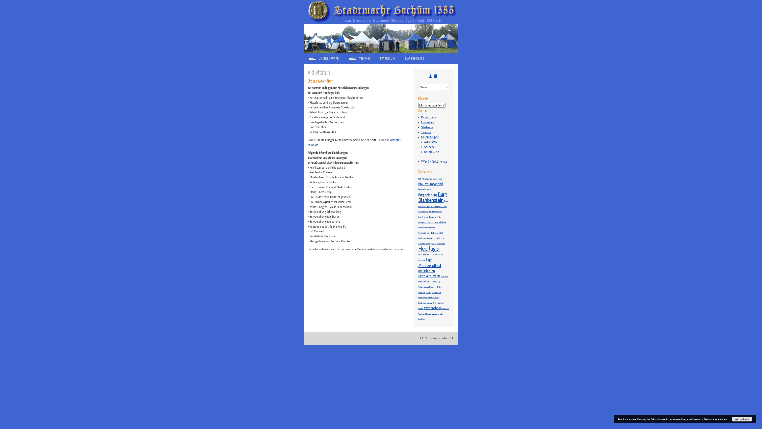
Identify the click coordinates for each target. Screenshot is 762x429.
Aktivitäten (430, 142)
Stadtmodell (436, 292)
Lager (429, 260)
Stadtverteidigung (425, 303)
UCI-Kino (437, 303)
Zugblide (421, 319)
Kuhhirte (421, 260)
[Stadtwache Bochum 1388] (381, 2)
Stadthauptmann (424, 292)
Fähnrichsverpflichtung (437, 222)
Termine (426, 132)
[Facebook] (435, 75)
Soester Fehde (436, 287)
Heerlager (429, 248)
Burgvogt (431, 206)
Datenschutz (414, 58)
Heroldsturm (423, 254)
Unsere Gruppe (430, 137)
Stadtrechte (423, 297)
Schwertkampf (424, 287)
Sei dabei (429, 147)
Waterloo (445, 308)
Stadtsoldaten (433, 297)
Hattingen (441, 243)
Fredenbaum (437, 211)
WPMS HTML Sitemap (434, 161)
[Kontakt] (430, 75)
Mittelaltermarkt (429, 276)
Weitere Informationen (715, 419)
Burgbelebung (427, 195)
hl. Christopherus (436, 254)
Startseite (427, 127)
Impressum (387, 58)
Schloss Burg (435, 281)
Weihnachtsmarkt (425, 314)
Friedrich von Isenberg (427, 217)
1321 (419, 179)
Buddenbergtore (424, 189)
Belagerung (437, 179)
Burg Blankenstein (432, 197)
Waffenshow (432, 308)
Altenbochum (427, 179)
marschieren (426, 271)
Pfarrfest (444, 276)
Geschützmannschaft (426, 233)
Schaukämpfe (423, 281)
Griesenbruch (430, 238)
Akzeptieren (742, 419)
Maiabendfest (429, 265)
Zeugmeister (438, 314)
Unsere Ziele (431, 152)
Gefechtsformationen (426, 227)
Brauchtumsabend (430, 184)
